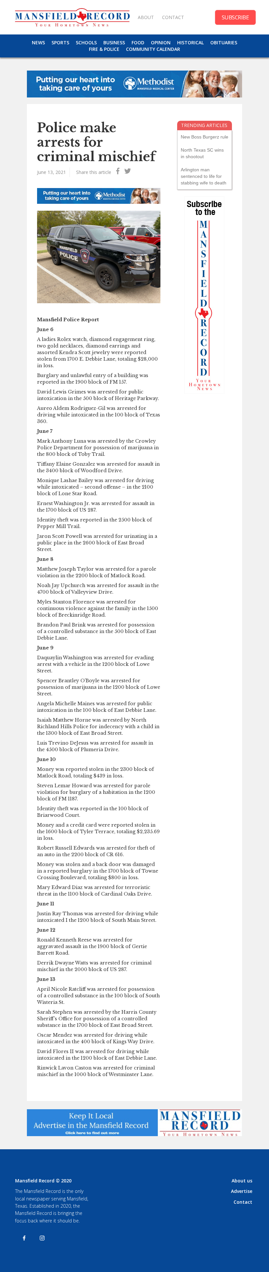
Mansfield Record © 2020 (43, 1180)
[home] (72, 17)
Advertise (241, 1191)
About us (242, 1180)
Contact (243, 1202)
